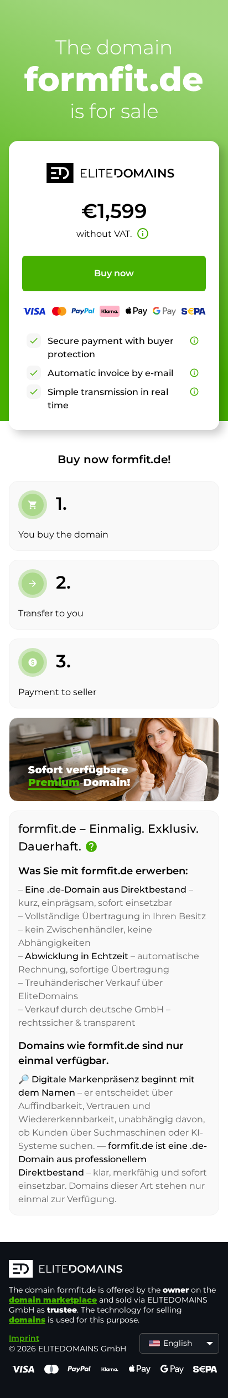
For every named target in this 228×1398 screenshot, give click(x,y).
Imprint (24, 1338)
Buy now (114, 273)
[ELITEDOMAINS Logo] (114, 1270)
